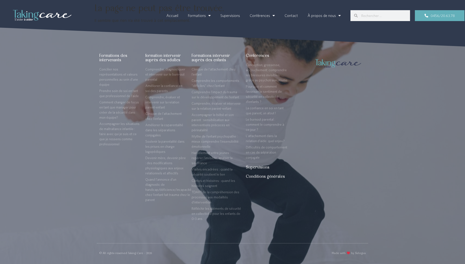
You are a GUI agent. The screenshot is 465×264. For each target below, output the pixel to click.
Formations (197, 15)
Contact (291, 15)
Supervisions (230, 15)
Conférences (260, 15)
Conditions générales (265, 176)
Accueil (172, 15)
